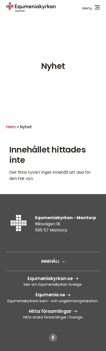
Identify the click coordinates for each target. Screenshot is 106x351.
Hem (11, 127)
